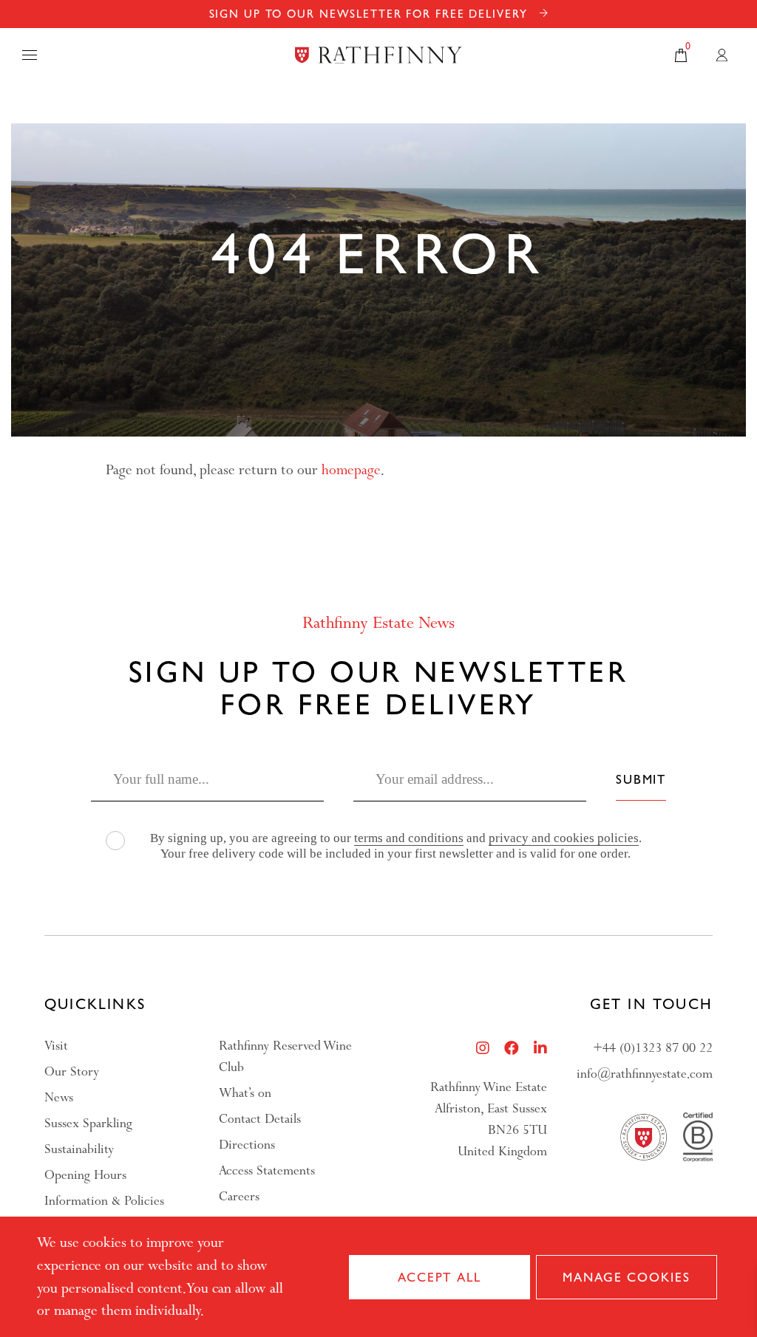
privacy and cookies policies (564, 838)
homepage (351, 469)
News (58, 1097)
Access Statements (267, 1170)
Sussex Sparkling (88, 1123)
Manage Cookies (626, 1276)
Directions (247, 1144)
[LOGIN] (721, 55)
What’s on (245, 1092)
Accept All (439, 1276)
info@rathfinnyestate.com (645, 1073)
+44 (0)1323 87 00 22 (653, 1047)
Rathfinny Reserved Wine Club (285, 1056)
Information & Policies (104, 1200)
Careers (239, 1196)
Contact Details (260, 1118)
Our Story (71, 1071)
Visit (56, 1045)
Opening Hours (85, 1174)
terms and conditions (409, 838)
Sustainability (79, 1149)
